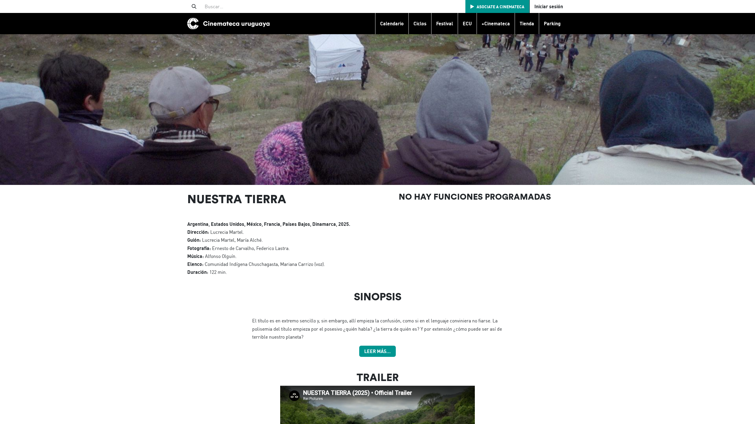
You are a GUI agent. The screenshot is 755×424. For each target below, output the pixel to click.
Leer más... (377, 351)
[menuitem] (391, 23)
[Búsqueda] (194, 6)
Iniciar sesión (548, 6)
